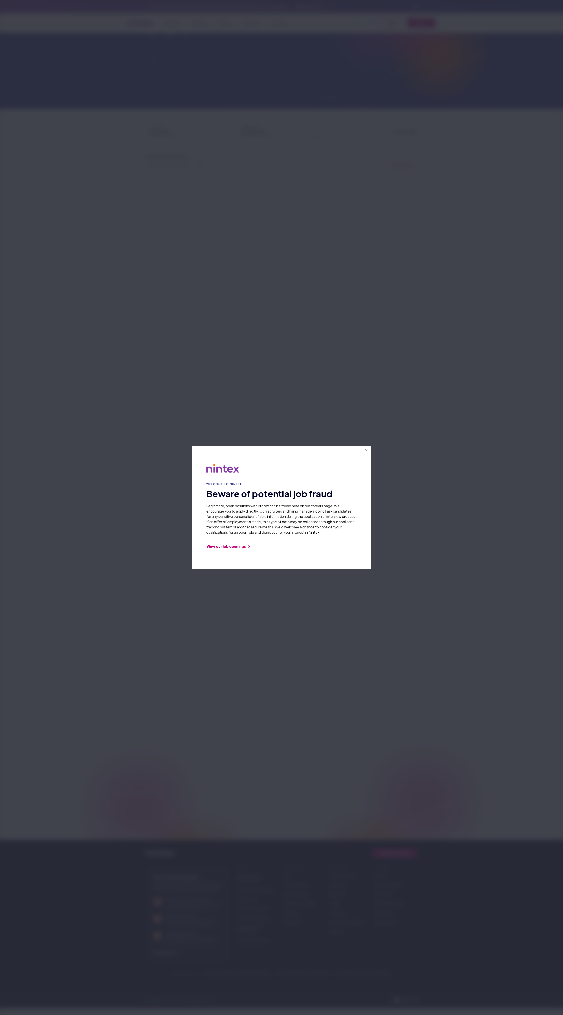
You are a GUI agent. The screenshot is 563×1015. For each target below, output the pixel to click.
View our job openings (227, 546)
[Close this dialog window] (366, 450)
